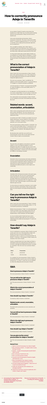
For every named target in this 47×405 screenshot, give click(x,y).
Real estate (17, 3)
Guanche (21, 22)
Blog (40, 3)
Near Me (37, 3)
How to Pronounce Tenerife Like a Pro (20, 354)
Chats (21, 3)
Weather (25, 3)
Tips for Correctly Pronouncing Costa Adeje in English (23, 346)
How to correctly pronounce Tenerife (20, 355)
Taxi (40, 4)
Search (3, 392)
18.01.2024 (27, 22)
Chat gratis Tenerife (31, 3)
